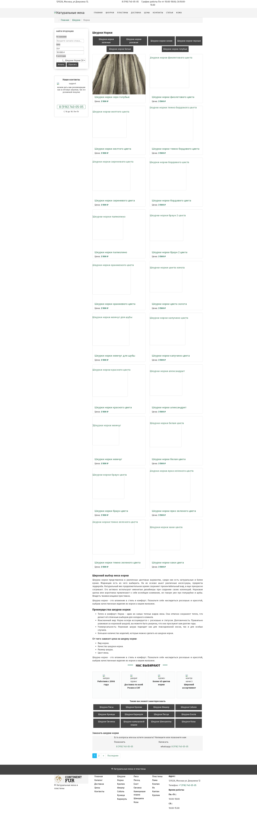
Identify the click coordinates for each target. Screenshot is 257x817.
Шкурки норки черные (189, 41)
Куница (121, 795)
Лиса (136, 776)
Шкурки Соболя (189, 707)
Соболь (120, 791)
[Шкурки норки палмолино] (107, 228)
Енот (136, 784)
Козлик (156, 784)
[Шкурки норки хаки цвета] (165, 538)
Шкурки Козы (189, 721)
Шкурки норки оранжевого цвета (115, 303)
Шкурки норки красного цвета (113, 407)
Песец (137, 780)
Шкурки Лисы (106, 707)
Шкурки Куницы (106, 714)
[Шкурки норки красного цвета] (110, 383)
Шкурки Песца (161, 714)
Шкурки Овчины (106, 721)
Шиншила (139, 798)
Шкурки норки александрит (169, 407)
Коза (136, 802)
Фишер (120, 787)
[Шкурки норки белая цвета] (166, 435)
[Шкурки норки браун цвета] (108, 487)
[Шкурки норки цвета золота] (166, 280)
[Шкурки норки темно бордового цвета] (171, 124)
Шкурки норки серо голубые (112, 97)
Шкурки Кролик (134, 707)
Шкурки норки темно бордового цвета (175, 148)
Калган (155, 791)
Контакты (158, 13)
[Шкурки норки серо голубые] (118, 73)
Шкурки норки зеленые (106, 41)
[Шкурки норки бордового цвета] (168, 176)
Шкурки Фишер (161, 707)
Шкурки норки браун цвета (111, 510)
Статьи (169, 13)
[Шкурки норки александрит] (166, 383)
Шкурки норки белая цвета (169, 459)
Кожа (179, 13)
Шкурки (110, 13)
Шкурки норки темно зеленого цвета (118, 562)
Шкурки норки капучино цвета (171, 355)
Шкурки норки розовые (133, 41)
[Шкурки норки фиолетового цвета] (169, 73)
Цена (58, 44)
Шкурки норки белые (120, 49)
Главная (98, 13)
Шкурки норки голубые (175, 49)
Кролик (121, 784)
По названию (61, 37)
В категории (61, 56)
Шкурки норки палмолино (111, 252)
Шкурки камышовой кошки (133, 723)
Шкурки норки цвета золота (169, 303)
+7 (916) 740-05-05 (187, 785)
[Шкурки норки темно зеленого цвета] (113, 538)
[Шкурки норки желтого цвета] (109, 125)
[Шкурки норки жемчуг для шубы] (110, 332)
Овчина (137, 787)
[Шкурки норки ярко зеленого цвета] (170, 486)
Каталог (95, 780)
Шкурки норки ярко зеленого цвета (174, 510)
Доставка (136, 13)
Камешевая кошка (139, 793)
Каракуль (122, 799)
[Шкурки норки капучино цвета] (167, 331)
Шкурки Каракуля (134, 714)
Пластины (122, 13)
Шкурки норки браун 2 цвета (169, 252)
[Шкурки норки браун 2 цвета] (166, 228)
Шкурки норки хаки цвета (168, 562)
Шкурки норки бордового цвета (171, 200)
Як (153, 787)
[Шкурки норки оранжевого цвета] (111, 279)
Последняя (112, 755)
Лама (154, 780)
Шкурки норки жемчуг (108, 459)
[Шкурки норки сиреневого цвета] (111, 176)
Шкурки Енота (188, 714)
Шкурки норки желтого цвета (113, 148)
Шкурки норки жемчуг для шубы (115, 355)
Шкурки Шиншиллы (161, 721)
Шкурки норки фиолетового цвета (173, 97)
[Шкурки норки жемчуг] (105, 435)
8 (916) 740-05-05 (71, 107)
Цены (147, 13)
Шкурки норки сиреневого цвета (115, 200)
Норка (120, 780)
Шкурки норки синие (161, 41)
